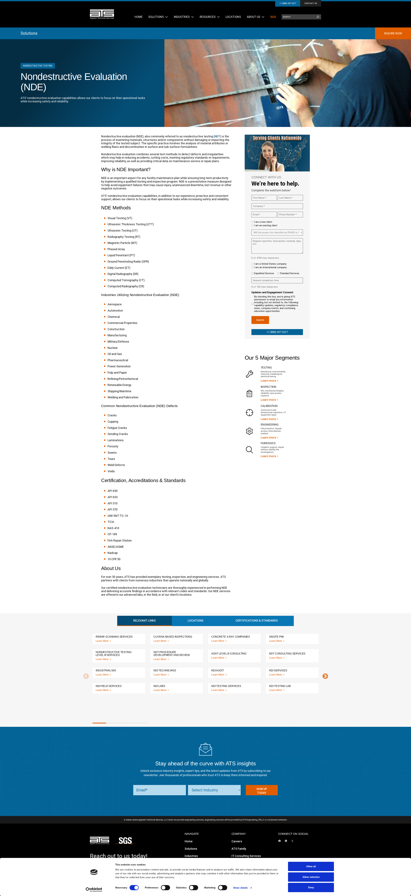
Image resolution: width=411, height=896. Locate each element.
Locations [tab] (195, 620)
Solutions (29, 33)
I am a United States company (270, 263)
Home (188, 841)
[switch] (165, 887)
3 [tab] (126, 723)
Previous (84, 676)
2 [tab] (113, 723)
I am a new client (263, 221)
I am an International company (270, 267)
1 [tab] (99, 723)
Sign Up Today (261, 790)
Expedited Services (264, 273)
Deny (311, 887)
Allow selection (311, 877)
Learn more (268, 380)
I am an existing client (265, 225)
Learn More (102, 641)
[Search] (318, 16)
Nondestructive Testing (37, 65)
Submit (260, 320)
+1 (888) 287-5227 (287, 3)
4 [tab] (140, 723)
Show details (240, 887)
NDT (217, 136)
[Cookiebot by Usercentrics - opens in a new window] (94, 889)
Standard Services (289, 273)
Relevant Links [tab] (144, 620)
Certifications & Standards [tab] (257, 620)
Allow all (311, 866)
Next (323, 676)
